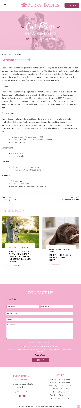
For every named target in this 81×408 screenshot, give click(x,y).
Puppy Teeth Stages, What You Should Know (60, 257)
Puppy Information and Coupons (39, 342)
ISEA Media (59, 406)
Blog (35, 39)
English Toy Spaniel (9, 199)
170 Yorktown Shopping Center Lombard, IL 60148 (21, 385)
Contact (72, 5)
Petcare (28, 247)
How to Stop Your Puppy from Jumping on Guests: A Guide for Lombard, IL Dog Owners (19, 256)
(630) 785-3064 (21, 392)
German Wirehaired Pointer (69, 199)
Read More (12, 266)
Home (28, 39)
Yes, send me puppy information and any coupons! (41, 346)
